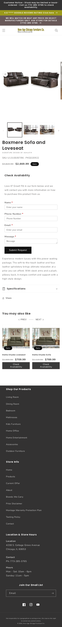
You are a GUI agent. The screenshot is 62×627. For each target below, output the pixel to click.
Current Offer (13, 483)
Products (10, 476)
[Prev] (3, 130)
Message (10, 236)
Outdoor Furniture (15, 451)
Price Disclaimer (14, 503)
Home (9, 469)
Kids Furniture (13, 424)
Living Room (12, 397)
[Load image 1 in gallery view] (14, 130)
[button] (3, 30)
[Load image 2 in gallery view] (31, 130)
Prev (24, 319)
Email (9, 225)
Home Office (12, 430)
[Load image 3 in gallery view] (47, 130)
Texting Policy (13, 517)
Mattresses (11, 417)
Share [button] (9, 298)
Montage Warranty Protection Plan (24, 510)
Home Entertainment (16, 437)
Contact (10, 523)
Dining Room (12, 404)
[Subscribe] (52, 593)
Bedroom (10, 410)
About (9, 490)
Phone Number (14, 213)
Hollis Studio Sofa (41, 355)
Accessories (12, 444)
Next (39, 319)
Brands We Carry (14, 496)
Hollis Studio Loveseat (14, 355)
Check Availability (16, 365)
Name (9, 202)
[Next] (58, 130)
